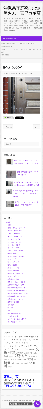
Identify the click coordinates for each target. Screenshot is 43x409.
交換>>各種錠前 (13, 270)
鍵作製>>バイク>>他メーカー (18, 293)
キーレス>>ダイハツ (15, 236)
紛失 (7, 362)
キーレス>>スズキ (15, 239)
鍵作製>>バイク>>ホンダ (16, 282)
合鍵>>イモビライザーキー (17, 228)
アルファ (10, 337)
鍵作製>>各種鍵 (13, 302)
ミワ (10, 349)
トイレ (32, 343)
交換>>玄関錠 (12, 253)
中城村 (32, 349)
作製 (11, 352)
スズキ (7, 342)
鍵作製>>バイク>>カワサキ (17, 290)
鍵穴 (10, 367)
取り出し (33, 353)
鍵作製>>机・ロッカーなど (17, 296)
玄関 (30, 359)
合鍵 (9, 225)
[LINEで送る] (8, 118)
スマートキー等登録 (15, 231)
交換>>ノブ (12, 259)
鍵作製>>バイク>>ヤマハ (16, 285)
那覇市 (26, 363)
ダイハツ (25, 343)
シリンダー (33, 339)
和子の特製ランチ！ (15, 322)
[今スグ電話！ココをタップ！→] (37, 404)
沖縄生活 (19, 359)
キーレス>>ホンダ (15, 245)
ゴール (12, 340)
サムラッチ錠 (21, 340)
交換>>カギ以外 (13, 276)
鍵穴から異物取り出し (15, 313)
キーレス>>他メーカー (16, 251)
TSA (5, 337)
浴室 (25, 360)
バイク (28, 345)
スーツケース (16, 343)
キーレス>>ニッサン (15, 242)
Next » (36, 127)
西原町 (18, 363)
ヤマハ (17, 349)
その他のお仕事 (13, 316)
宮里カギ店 (11, 376)
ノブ (21, 346)
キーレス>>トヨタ (15, 233)
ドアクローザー (12, 346)
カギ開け (32, 337)
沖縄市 (13, 360)
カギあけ (11, 305)
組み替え (11, 308)
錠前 (32, 362)
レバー (24, 349)
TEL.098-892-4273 (17, 386)
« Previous (8, 127)
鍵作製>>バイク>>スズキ (16, 288)
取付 (9, 310)
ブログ (8, 222)
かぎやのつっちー (11, 73)
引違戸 (32, 356)
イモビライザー (21, 337)
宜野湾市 (21, 356)
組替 (13, 363)
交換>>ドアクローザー (15, 273)
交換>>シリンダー (14, 262)
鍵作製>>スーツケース (15, 299)
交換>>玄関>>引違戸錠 (16, 256)
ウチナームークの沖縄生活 (17, 319)
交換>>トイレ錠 (13, 268)
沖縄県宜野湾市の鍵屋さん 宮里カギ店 (21, 10)
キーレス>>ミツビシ (15, 248)
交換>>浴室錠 (12, 265)
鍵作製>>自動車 (13, 279)
